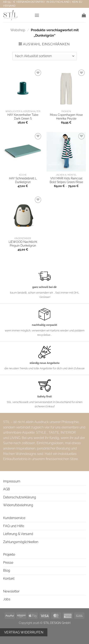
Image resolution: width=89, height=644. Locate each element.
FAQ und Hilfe (13, 526)
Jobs (6, 599)
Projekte (9, 554)
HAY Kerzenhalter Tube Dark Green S (22, 116)
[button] (36, 15)
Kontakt (8, 578)
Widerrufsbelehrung (18, 505)
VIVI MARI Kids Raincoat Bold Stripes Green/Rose (66, 180)
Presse (8, 563)
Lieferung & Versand (18, 534)
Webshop (17, 30)
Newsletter (11, 591)
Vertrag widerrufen (23, 632)
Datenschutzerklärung (19, 497)
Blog (6, 570)
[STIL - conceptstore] (17, 15)
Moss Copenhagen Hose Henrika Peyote (66, 116)
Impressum (11, 481)
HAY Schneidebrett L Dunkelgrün (23, 180)
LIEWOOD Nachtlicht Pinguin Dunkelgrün (23, 243)
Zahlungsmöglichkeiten (20, 542)
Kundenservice (14, 518)
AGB (6, 489)
